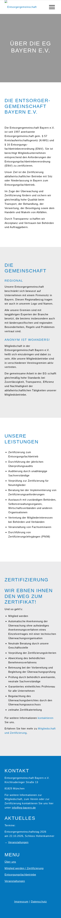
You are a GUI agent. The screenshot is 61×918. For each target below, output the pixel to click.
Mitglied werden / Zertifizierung (24, 868)
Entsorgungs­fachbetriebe (20, 874)
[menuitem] (51, 7)
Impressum (21, 901)
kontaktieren (45, 717)
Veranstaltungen (18, 842)
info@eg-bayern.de (24, 807)
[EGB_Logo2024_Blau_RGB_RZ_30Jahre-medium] (25, 7)
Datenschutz (39, 901)
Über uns (10, 861)
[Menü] (51, 7)
